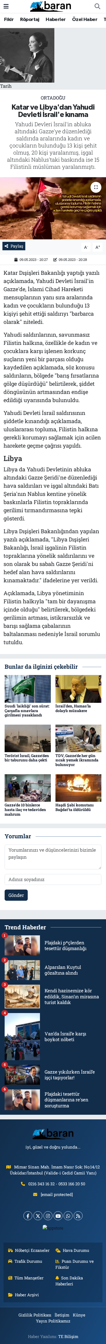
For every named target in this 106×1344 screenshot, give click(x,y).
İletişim (62, 1315)
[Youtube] (58, 1215)
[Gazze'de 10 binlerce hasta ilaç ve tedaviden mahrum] (28, 787)
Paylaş (17, 246)
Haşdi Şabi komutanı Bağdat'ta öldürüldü (74, 807)
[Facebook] (27, 1215)
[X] (37, 1215)
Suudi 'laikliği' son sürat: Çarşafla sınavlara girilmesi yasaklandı (27, 710)
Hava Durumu (76, 1250)
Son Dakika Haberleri (69, 1280)
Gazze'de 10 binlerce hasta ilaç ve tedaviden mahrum (25, 809)
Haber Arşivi (27, 1294)
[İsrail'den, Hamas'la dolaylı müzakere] (78, 688)
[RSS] (78, 1215)
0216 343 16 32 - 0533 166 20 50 (56, 1183)
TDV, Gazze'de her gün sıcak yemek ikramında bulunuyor (76, 760)
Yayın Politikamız (53, 1321)
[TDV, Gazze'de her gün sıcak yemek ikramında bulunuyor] (78, 738)
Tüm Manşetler (28, 1277)
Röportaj (29, 19)
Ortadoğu (53, 98)
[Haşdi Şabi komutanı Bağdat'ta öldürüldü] (78, 787)
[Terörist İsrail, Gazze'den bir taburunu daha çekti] (28, 738)
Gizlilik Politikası (34, 1315)
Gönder (16, 895)
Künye (79, 1315)
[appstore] (53, 1229)
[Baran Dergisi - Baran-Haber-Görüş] (50, 6)
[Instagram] (47, 1215)
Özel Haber (84, 19)
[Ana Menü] (6, 6)
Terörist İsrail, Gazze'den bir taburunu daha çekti (27, 758)
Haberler (56, 19)
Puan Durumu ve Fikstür (74, 1264)
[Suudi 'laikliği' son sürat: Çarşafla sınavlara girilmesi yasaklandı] (28, 688)
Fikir (9, 19)
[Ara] (97, 6)
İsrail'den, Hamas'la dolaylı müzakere (73, 708)
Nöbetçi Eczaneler (32, 1250)
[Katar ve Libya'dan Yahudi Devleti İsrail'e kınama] (53, 208)
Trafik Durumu (28, 1261)
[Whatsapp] (68, 1215)
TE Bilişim (68, 1336)
